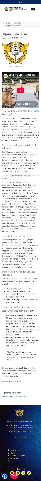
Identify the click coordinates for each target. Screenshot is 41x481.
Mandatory (17, 23)
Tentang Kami (13, 450)
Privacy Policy (13, 458)
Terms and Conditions (16, 455)
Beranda (6, 23)
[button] (4, 476)
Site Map (11, 461)
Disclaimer (12, 453)
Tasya (14, 475)
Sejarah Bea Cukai (13, 25)
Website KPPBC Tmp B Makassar (15, 396)
